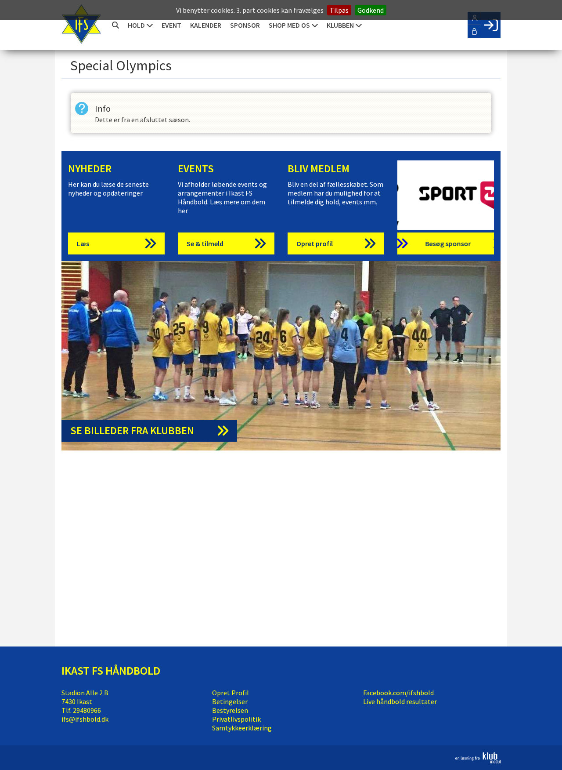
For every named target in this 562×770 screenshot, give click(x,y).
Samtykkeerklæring (242, 727)
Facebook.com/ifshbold (398, 692)
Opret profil (314, 243)
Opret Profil (230, 692)
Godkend (370, 10)
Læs (83, 243)
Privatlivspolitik (236, 719)
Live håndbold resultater (400, 701)
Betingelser (230, 701)
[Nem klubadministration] (478, 760)
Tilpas (339, 10)
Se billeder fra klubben (132, 430)
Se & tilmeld (205, 243)
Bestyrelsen (230, 710)
